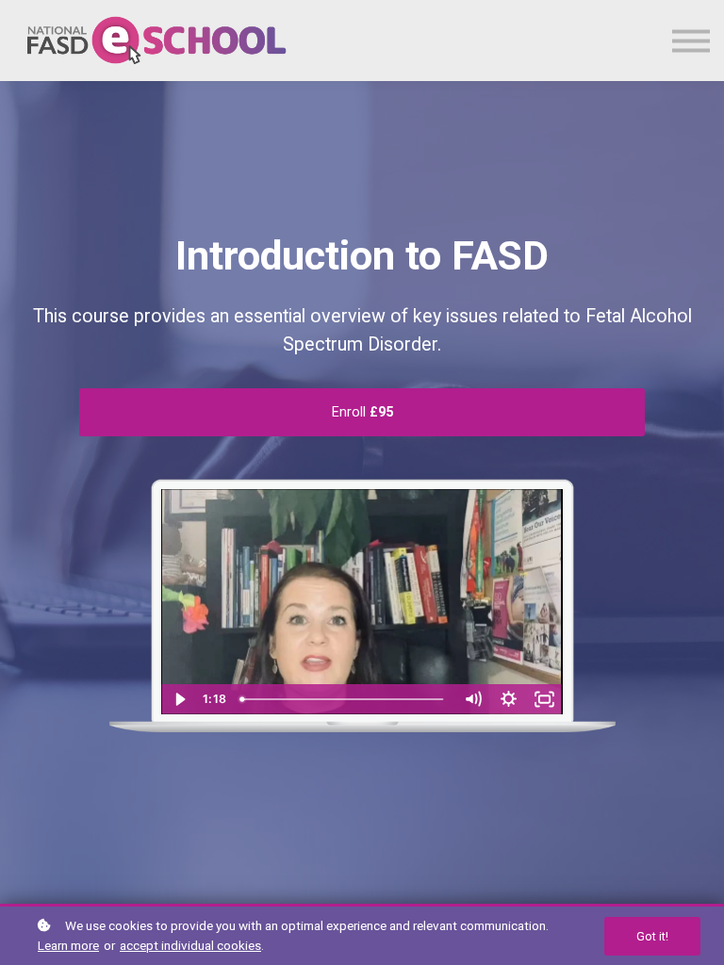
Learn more (68, 945)
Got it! (652, 936)
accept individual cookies (190, 945)
